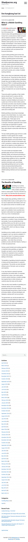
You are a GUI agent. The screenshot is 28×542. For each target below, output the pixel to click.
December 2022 (5, 469)
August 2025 (4, 384)
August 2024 (4, 416)
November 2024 (5, 408)
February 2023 (4, 463)
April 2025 (3, 394)
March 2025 (4, 397)
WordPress (10, 539)
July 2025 (3, 386)
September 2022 (5, 477)
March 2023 (4, 461)
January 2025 (4, 402)
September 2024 (5, 413)
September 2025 (5, 381)
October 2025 (4, 378)
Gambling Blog (4, 500)
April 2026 (3, 363)
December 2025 (5, 373)
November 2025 (5, 376)
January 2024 (4, 434)
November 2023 (5, 440)
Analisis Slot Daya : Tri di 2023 (8, 511)
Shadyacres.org (15, 537)
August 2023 (4, 448)
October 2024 (4, 410)
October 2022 (4, 474)
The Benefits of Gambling (11, 182)
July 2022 (3, 482)
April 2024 (3, 426)
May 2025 (3, 392)
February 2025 (4, 400)
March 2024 (4, 429)
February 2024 (4, 432)
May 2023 (3, 456)
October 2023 (4, 442)
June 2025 (3, 389)
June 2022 (3, 485)
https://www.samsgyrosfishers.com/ (15, 195)
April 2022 (3, 490)
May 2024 (3, 424)
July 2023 (3, 450)
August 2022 (4, 479)
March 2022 (4, 493)
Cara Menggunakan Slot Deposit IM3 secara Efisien (13, 513)
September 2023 (5, 445)
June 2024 (3, 421)
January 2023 (4, 466)
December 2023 (5, 437)
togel (2, 503)
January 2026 (4, 371)
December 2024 (5, 405)
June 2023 (3, 453)
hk (7, 28)
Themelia (17, 539)
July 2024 (3, 418)
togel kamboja (4, 530)
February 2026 (4, 368)
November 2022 (5, 471)
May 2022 (3, 487)
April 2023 (3, 458)
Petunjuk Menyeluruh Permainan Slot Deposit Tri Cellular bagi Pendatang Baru (12, 524)
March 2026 (4, 365)
